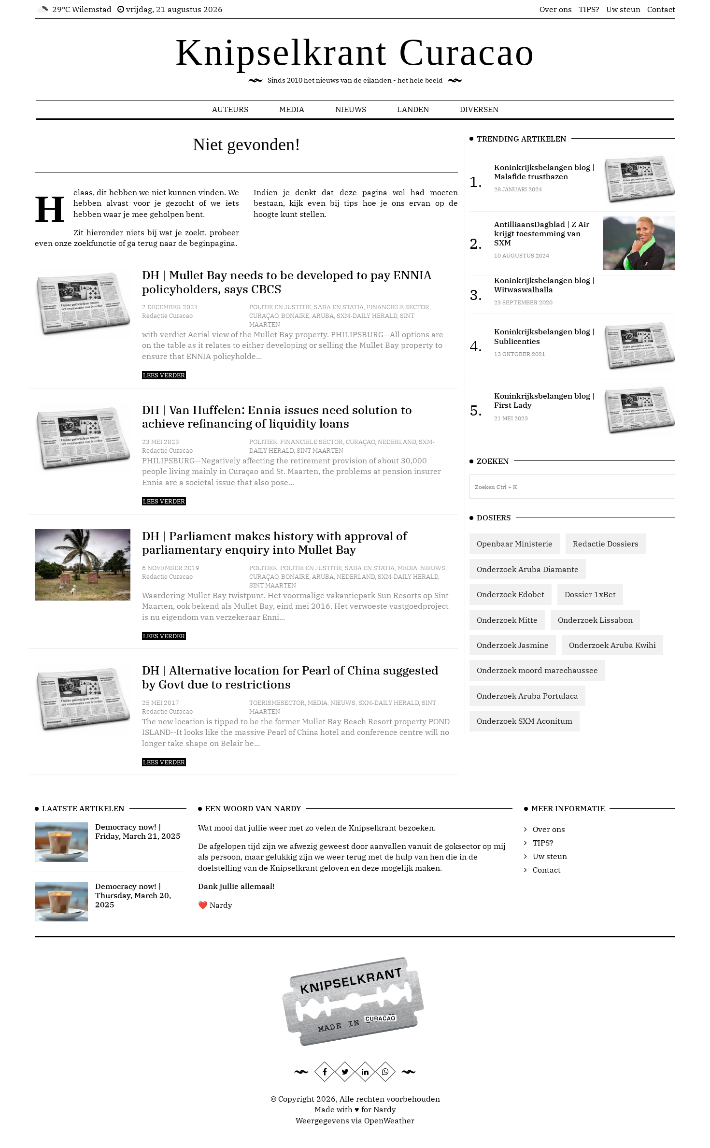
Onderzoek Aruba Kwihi (612, 645)
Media (291, 109)
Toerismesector (277, 703)
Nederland (397, 442)
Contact (661, 9)
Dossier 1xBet (590, 594)
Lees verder (164, 375)
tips (351, 203)
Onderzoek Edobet (510, 594)
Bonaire (295, 316)
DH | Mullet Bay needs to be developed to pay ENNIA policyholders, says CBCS (287, 282)
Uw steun (623, 9)
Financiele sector (398, 307)
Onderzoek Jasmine (513, 645)
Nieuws (350, 109)
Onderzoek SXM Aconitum (524, 721)
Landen (413, 109)
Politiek (263, 442)
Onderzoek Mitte (507, 620)
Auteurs (230, 109)
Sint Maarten (320, 450)
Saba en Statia (339, 307)
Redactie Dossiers (606, 543)
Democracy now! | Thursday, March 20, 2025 (133, 895)
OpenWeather (389, 1120)
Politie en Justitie (280, 307)
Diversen (479, 109)
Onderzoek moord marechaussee (537, 670)
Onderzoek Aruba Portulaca (527, 696)
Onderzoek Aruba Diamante (528, 569)
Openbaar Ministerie (515, 543)
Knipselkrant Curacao (355, 52)
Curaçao (263, 316)
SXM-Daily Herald (367, 316)
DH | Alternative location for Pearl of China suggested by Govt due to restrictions (290, 677)
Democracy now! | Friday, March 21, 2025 (138, 831)
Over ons (556, 9)
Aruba (323, 316)
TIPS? (589, 9)
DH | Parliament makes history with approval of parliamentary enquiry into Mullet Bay (274, 543)
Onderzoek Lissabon (595, 620)
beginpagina (212, 243)
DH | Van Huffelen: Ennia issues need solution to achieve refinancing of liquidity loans (277, 416)
